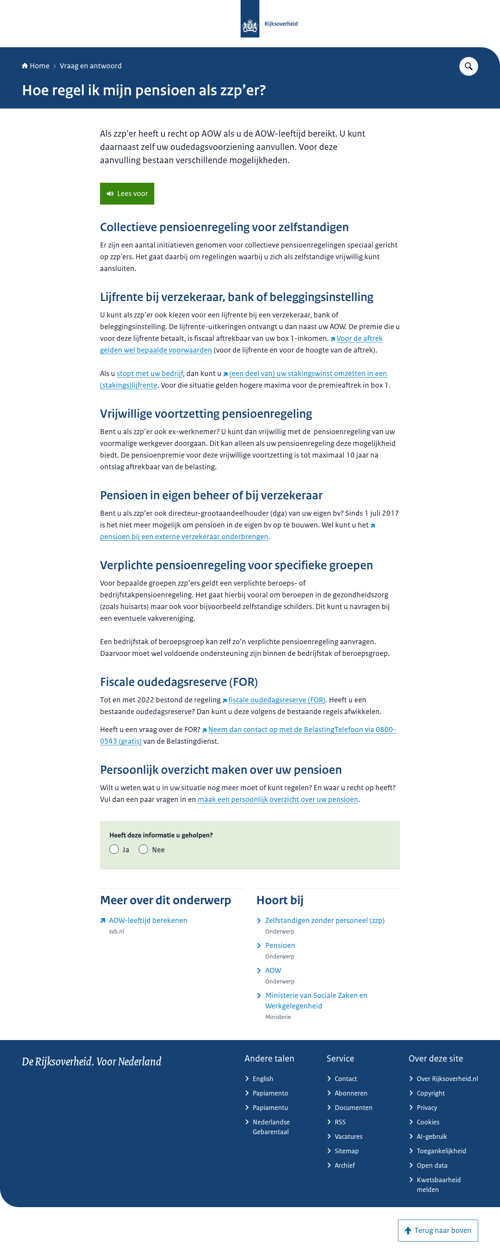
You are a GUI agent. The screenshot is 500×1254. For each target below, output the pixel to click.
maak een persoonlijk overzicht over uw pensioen (278, 799)
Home (40, 66)
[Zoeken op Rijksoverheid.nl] (468, 66)
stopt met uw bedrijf (150, 373)
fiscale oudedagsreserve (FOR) (277, 700)
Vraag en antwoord (91, 66)
